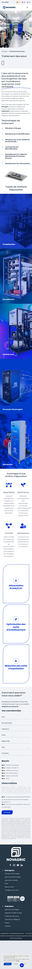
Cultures (7, 926)
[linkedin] (22, 865)
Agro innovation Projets (13, 877)
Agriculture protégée (12, 910)
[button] (16, 128)
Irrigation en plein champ (13, 913)
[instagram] (14, 865)
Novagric (5, 51)
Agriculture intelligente (12, 919)
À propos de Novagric (12, 874)
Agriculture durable (11, 880)
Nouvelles (5, 2)
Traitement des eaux (17, 51)
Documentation (10, 936)
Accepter (7, 964)
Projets (7, 923)
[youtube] (18, 865)
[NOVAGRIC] (9, 7)
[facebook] (10, 865)
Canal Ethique (18, 938)
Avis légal (18, 936)
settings (18, 960)
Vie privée (23, 936)
